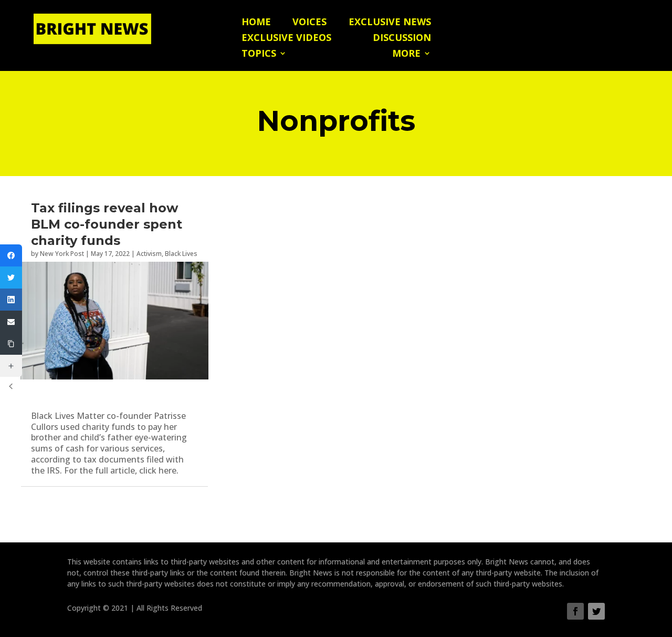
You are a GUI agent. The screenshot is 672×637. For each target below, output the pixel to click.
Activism (149, 253)
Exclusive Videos (286, 39)
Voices (309, 23)
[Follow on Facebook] (575, 611)
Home (256, 23)
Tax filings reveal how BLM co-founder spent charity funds (106, 224)
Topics (259, 54)
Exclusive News (390, 23)
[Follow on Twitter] (596, 611)
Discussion (402, 39)
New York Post (62, 253)
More (406, 54)
